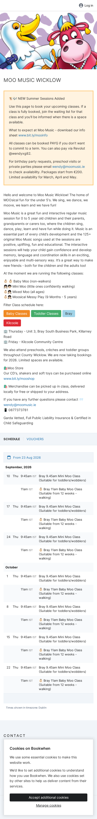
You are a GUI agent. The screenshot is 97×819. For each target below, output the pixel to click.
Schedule (12, 439)
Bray (68, 313)
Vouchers (35, 439)
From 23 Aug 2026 (26, 457)
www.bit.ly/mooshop (19, 378)
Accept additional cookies (49, 797)
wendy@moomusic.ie (68, 166)
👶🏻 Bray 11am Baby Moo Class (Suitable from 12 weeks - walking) (60, 493)
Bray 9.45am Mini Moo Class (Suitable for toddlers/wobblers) (62, 478)
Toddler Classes (46, 313)
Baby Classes (16, 313)
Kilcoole (12, 323)
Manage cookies (48, 805)
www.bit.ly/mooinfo (33, 135)
